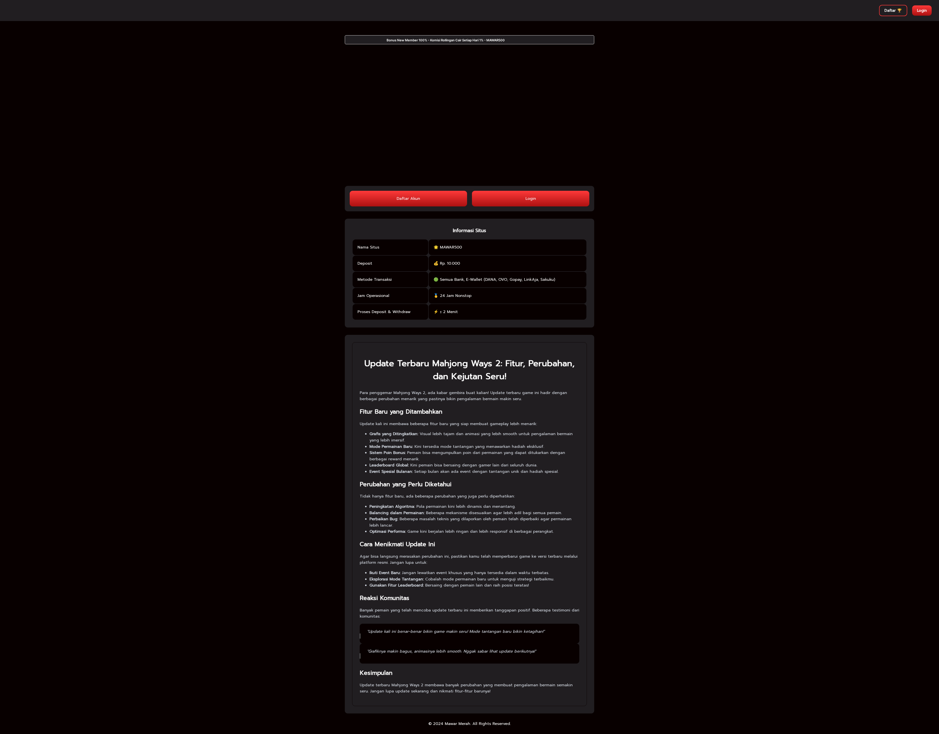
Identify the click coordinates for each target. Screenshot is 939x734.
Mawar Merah (457, 724)
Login (922, 10)
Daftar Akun (408, 199)
